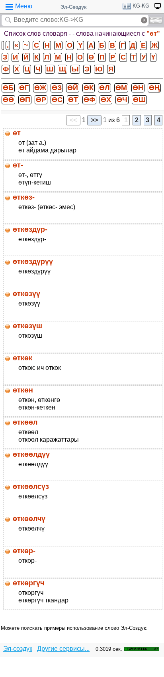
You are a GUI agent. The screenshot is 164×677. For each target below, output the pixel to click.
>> (94, 120)
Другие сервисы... (63, 648)
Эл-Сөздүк (74, 7)
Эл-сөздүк (17, 648)
